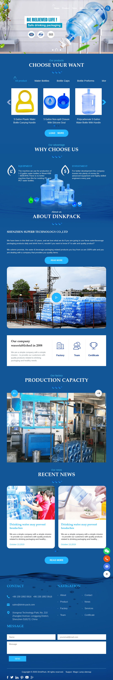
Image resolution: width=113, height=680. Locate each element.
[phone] (106, 558)
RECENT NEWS (56, 475)
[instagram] (16, 677)
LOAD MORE (56, 133)
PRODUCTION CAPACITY (56, 380)
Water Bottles (41, 80)
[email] (106, 566)
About (63, 595)
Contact (88, 595)
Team (63, 615)
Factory (64, 608)
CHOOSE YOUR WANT (56, 65)
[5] (27, 677)
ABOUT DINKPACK (56, 217)
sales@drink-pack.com (23, 604)
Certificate (90, 615)
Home (56, 8)
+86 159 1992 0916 (21, 596)
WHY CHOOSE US (56, 150)
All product (21, 80)
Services (89, 608)
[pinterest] (22, 677)
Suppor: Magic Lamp (75, 672)
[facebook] (7, 677)
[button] (52, 50)
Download (95, 8)
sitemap (87, 672)
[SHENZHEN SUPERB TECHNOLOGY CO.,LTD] (4, 6)
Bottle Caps (63, 80)
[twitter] (11, 677)
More (104, 80)
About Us (84, 8)
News (74, 8)
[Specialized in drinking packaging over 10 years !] (56, 27)
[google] (32, 677)
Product (65, 8)
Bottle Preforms (85, 80)
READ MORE (56, 260)
